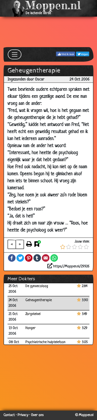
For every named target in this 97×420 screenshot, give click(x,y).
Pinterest (28, 258)
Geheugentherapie (38, 300)
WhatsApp (54, 258)
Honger (30, 328)
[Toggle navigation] (14, 54)
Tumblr (37, 258)
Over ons (37, 415)
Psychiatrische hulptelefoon (45, 342)
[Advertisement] (48, 32)
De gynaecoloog (36, 286)
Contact (9, 415)
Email (45, 258)
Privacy (23, 415)
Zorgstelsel (32, 314)
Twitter (20, 258)
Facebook (12, 258)
